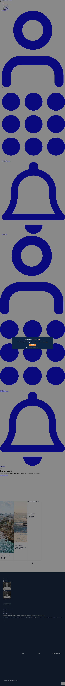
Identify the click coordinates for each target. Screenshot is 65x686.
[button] (32, 347)
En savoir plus (45, 342)
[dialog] (32, 343)
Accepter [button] (32, 344)
